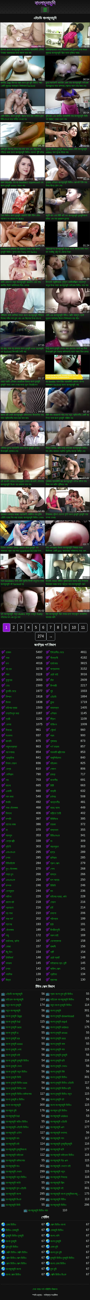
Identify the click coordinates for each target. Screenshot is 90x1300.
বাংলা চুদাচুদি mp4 (58, 1021)
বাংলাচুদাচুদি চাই (12, 1143)
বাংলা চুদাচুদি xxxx (14, 1044)
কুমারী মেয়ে (11, 691)
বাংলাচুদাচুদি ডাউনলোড (15, 1160)
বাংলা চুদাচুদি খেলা (13, 1049)
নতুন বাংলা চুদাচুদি (13, 1005)
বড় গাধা (9, 913)
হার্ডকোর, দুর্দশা (12, 941)
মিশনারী (53, 685)
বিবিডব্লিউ (10, 863)
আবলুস (9, 835)
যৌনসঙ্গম (10, 930)
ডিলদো (9, 813)
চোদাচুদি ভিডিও (56, 1230)
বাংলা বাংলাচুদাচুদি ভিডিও (60, 1105)
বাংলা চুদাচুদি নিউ (57, 1071)
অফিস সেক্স (55, 968)
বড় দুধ (9, 669)
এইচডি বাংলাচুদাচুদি (14, 994)
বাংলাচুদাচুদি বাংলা (13, 1193)
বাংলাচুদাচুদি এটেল (13, 1132)
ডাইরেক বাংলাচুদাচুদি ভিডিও (62, 999)
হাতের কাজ (11, 824)
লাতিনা (8, 896)
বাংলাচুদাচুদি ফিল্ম (57, 1182)
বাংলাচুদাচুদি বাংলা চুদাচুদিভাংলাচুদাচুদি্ (65, 1193)
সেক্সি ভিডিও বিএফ (58, 1274)
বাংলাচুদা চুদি (11, 1110)
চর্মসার (53, 796)
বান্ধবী (53, 791)
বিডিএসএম (55, 835)
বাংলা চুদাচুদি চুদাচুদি (58, 1055)
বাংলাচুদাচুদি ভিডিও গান (38, 1210)
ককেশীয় (53, 780)
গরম (52, 735)
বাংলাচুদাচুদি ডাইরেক (14, 1155)
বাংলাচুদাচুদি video (59, 1116)
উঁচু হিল (9, 952)
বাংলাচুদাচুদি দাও (12, 1166)
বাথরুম (9, 963)
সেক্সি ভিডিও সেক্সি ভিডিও (16, 1252)
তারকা (53, 824)
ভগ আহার (54, 880)
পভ (7, 780)
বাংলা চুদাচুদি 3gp (14, 1016)
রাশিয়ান (53, 857)
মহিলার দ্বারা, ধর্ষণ (58, 896)
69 (52, 924)
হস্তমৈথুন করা (12, 713)
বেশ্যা (8, 769)
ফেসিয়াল (9, 774)
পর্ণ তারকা (54, 746)
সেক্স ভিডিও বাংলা (57, 1224)
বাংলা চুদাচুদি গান (57, 1049)
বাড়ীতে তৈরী (55, 813)
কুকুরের (9, 680)
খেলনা (8, 724)
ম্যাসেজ (53, 979)
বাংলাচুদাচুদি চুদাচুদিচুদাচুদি (61, 1143)
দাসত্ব (53, 874)
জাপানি (8, 741)
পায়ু (7, 935)
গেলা (52, 868)
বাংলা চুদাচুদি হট (57, 1099)
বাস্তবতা (54, 830)
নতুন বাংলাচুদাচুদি (13, 1010)
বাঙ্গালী (53, 946)
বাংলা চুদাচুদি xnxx (58, 1032)
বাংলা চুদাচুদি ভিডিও (58, 1077)
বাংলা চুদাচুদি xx (13, 1038)
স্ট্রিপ (52, 719)
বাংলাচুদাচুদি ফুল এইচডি (16, 1188)
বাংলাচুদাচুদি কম (12, 1138)
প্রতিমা (53, 974)
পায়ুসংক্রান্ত (11, 746)
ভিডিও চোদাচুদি (12, 1230)
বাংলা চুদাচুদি (55, 1010)
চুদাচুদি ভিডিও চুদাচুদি (15, 1235)
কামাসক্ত (54, 707)
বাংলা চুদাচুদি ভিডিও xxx (16, 1082)
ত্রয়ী (8, 719)
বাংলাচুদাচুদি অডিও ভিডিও (16, 1121)
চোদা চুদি (54, 1246)
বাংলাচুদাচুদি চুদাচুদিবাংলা (16, 1149)
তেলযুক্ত (10, 891)
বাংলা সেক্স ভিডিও (13, 1274)
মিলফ (8, 702)
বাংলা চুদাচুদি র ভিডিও (15, 1099)
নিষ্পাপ (8, 696)
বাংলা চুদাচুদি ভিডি (13, 1077)
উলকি (8, 802)
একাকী (9, 791)
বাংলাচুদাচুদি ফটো (13, 1182)
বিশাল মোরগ (11, 763)
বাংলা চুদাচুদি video (59, 1027)
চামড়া (52, 774)
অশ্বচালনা (54, 669)
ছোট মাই (54, 674)
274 (41, 636)
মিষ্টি (52, 785)
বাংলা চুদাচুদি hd (13, 1021)
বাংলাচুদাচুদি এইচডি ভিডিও (17, 1127)
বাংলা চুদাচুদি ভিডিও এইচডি (62, 1082)
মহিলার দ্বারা (11, 707)
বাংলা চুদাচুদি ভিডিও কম (16, 1088)
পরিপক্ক (54, 918)
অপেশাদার (10, 752)
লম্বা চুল (9, 874)
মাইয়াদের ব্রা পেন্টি (58, 963)
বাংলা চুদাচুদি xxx (58, 1038)
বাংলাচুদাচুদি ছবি (57, 1149)
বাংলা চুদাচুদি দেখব (14, 1066)
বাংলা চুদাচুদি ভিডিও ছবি (60, 1088)
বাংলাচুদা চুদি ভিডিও (58, 1110)
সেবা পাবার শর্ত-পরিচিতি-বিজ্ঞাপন (45, 1289)
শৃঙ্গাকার (53, 741)
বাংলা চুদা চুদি (56, 1252)
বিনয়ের (9, 730)
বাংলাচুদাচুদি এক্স (57, 1127)
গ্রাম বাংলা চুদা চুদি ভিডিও (61, 994)
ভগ (7, 663)
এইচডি (53, 696)
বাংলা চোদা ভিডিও (58, 1263)
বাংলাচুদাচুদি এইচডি (58, 1121)
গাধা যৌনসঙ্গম (12, 807)
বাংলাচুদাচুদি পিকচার (58, 1177)
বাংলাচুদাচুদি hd (13, 1116)
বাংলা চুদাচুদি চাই (13, 1055)
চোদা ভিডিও (11, 1224)
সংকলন (9, 735)
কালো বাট (10, 902)
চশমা (8, 857)
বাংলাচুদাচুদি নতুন (57, 1171)
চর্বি (51, 907)
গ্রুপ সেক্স (54, 863)
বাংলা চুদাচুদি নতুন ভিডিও (16, 1071)
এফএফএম (10, 852)
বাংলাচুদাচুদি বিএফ (13, 1199)
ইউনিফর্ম (9, 957)
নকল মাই (54, 935)
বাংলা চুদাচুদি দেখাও (58, 1066)
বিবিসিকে (54, 818)
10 (74, 627)
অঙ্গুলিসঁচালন (55, 757)
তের (7, 685)
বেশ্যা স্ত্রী (10, 841)
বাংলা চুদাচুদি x (12, 1032)
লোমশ (53, 769)
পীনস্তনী (54, 657)
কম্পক (8, 885)
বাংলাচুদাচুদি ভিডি (13, 1205)
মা (7, 830)
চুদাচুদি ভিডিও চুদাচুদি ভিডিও (62, 1258)
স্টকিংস (53, 724)
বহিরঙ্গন (53, 763)
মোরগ (53, 902)
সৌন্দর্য (53, 730)
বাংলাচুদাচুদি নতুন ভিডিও (16, 1177)
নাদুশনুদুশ (54, 846)
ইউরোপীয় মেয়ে (57, 652)
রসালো (53, 913)
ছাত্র (52, 852)
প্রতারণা (9, 907)
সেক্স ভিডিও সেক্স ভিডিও (16, 1258)
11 (83, 627)
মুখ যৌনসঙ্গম (11, 868)
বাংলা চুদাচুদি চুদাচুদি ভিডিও (17, 1060)
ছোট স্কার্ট (55, 957)
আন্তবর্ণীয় (55, 802)
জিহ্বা (8, 979)
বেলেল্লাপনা (55, 941)
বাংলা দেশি (54, 1235)
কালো (8, 785)
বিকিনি (53, 885)
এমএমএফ (10, 880)
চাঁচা (52, 680)
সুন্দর (52, 702)
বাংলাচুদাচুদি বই (56, 1188)
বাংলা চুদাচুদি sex (13, 1027)
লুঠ (51, 691)
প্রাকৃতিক (10, 757)
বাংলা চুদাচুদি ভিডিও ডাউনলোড (19, 1094)
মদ (51, 891)
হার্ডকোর (54, 663)
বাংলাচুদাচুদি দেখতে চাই (60, 1166)
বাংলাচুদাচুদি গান (57, 1138)
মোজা (8, 946)
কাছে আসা (55, 807)
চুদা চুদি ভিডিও (12, 1246)
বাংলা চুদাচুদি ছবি (57, 1060)
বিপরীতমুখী (55, 930)
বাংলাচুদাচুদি (45, 3)
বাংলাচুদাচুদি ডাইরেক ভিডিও (62, 1155)
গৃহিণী (8, 846)
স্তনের (9, 924)
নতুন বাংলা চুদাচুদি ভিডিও (61, 1005)
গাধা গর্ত (9, 918)
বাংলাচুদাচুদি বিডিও (58, 1199)
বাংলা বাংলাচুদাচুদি (13, 1105)
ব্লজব (8, 652)
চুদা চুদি (53, 1269)
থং (51, 841)
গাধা (7, 657)
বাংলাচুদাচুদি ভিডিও (58, 1205)
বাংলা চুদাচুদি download (62, 1016)
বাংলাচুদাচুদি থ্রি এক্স (59, 1160)
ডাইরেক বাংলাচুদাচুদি (14, 999)
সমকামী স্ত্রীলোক (57, 752)
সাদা (7, 674)
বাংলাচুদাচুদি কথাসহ (58, 1132)
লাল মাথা (9, 796)
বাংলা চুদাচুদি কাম (57, 1044)
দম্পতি (8, 818)
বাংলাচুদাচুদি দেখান (13, 1171)
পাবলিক (9, 974)
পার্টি (52, 952)
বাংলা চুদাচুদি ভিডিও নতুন (61, 1094)
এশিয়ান (53, 713)
